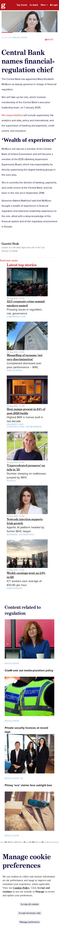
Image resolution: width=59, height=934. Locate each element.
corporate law (16, 316)
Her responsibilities (12, 115)
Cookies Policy (21, 888)
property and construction (15, 425)
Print (50, 39)
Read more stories (9, 260)
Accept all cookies (29, 904)
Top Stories (22, 5)
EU (21, 778)
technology (26, 534)
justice (11, 481)
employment (14, 370)
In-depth (34, 5)
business (12, 534)
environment (34, 427)
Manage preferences (29, 922)
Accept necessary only (29, 913)
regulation (20, 37)
